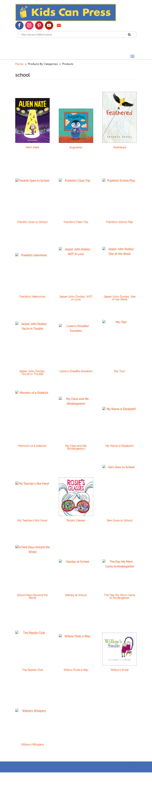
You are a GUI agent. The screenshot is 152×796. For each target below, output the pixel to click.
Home (19, 64)
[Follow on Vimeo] (59, 25)
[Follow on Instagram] (29, 25)
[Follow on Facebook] (19, 25)
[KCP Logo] (65, 20)
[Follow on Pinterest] (39, 25)
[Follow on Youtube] (49, 25)
